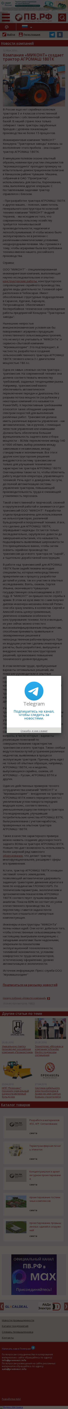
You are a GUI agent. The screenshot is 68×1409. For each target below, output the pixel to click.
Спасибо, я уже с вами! (34, 731)
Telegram (34, 703)
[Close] (61, 675)
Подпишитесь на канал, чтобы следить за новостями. (34, 714)
